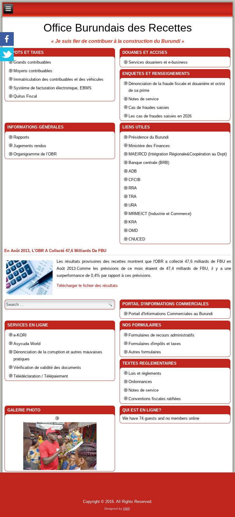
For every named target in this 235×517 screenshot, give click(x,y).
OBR (126, 508)
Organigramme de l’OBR (35, 154)
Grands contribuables (32, 62)
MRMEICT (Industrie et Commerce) (160, 213)
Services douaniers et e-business (158, 62)
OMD (133, 230)
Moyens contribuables (32, 71)
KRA (133, 222)
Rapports (21, 137)
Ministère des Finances (149, 145)
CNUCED (137, 239)
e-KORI (20, 335)
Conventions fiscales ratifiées (155, 398)
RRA (133, 188)
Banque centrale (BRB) (149, 162)
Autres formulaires (145, 352)
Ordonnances (140, 381)
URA (133, 205)
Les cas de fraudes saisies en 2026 (160, 116)
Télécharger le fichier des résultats (87, 285)
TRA (132, 196)
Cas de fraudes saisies (149, 107)
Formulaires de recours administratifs (161, 335)
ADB (133, 171)
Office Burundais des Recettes (117, 27)
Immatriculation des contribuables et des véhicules (58, 79)
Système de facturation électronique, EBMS (52, 88)
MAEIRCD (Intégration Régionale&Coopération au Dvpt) (178, 154)
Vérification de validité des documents (47, 367)
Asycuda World (26, 343)
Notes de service (144, 99)
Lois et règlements (145, 373)
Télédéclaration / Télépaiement (40, 376)
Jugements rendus (29, 145)
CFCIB (134, 179)
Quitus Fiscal (25, 96)
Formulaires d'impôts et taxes (155, 343)
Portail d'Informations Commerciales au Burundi (171, 313)
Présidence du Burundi (149, 137)
